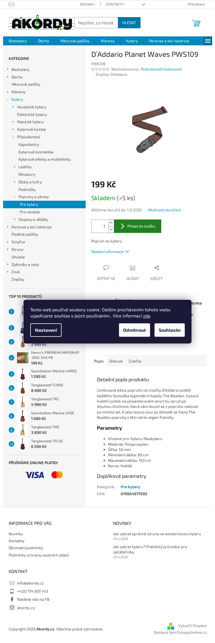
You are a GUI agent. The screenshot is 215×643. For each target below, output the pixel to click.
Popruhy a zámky (33, 196)
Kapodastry (28, 144)
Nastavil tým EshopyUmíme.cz (180, 632)
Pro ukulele (30, 211)
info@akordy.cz (30, 583)
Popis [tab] (99, 361)
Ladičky (25, 166)
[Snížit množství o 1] (111, 229)
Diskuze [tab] (116, 361)
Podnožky (27, 189)
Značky (17, 279)
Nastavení (46, 330)
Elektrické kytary (32, 114)
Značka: (111, 74)
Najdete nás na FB (33, 599)
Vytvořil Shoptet (192, 625)
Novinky (87, 4)
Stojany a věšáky (33, 219)
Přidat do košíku (141, 226)
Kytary (17, 99)
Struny (17, 249)
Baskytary (20, 69)
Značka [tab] (134, 361)
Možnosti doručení (164, 209)
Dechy (16, 76)
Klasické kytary (30, 121)
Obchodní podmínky (26, 547)
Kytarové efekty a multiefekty (44, 159)
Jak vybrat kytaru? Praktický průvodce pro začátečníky (150, 549)
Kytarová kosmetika (35, 151)
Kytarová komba (31, 129)
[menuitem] (17, 40)
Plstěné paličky (24, 234)
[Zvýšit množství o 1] (111, 223)
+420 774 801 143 (32, 591)
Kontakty (115, 4)
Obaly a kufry (30, 181)
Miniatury (26, 174)
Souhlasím (170, 330)
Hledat (129, 22)
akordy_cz (26, 607)
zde (146, 315)
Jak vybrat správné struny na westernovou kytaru (157, 533)
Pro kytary (29, 204)
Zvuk (15, 271)
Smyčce (18, 241)
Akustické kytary (31, 106)
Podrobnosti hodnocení (161, 69)
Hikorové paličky (25, 84)
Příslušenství (28, 136)
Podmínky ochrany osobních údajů (39, 555)
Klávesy (18, 91)
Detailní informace (107, 251)
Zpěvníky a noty (25, 264)
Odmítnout (134, 330)
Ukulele (18, 256)
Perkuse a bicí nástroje (31, 227)
